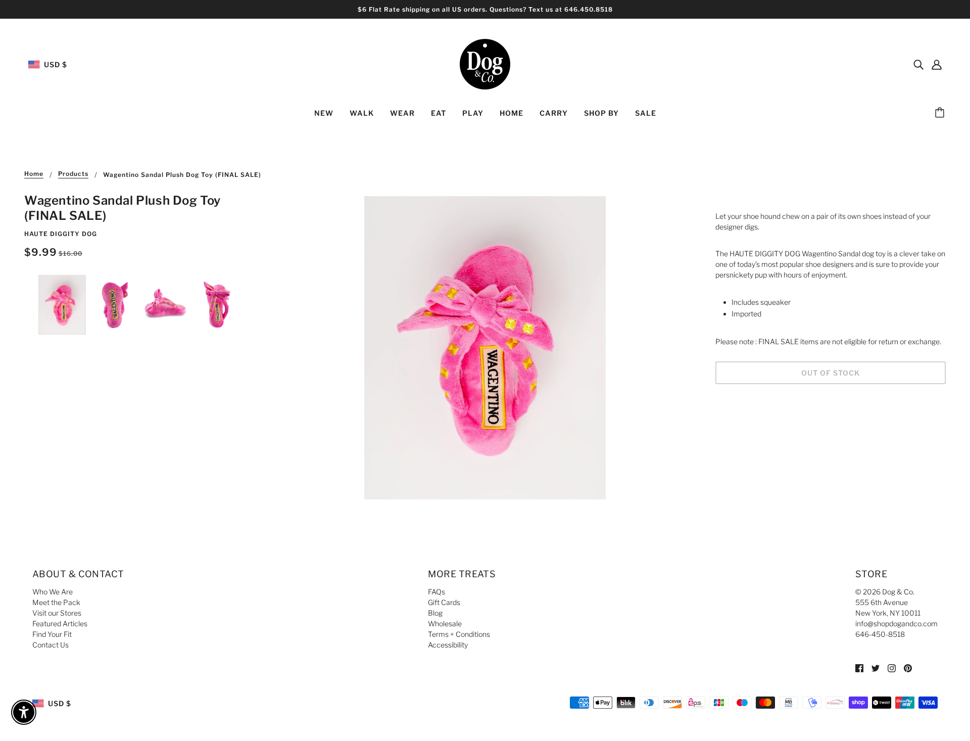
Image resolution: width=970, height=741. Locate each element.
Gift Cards (444, 602)
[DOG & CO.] (485, 63)
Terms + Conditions (459, 634)
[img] (918, 64)
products (73, 174)
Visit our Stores (56, 613)
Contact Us (50, 644)
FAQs (436, 591)
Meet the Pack (56, 602)
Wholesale (445, 623)
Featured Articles (59, 623)
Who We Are (52, 591)
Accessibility (448, 644)
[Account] (937, 64)
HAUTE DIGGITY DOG (60, 234)
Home (33, 174)
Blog (435, 613)
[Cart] (941, 113)
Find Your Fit (52, 634)
